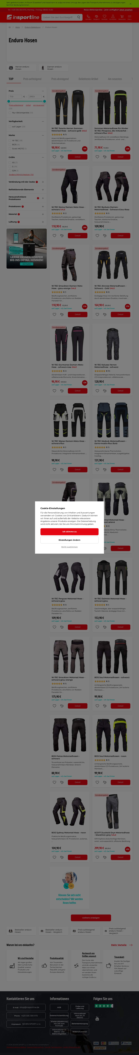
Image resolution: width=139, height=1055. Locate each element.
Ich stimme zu (69, 531)
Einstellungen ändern (69, 540)
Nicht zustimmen (69, 547)
